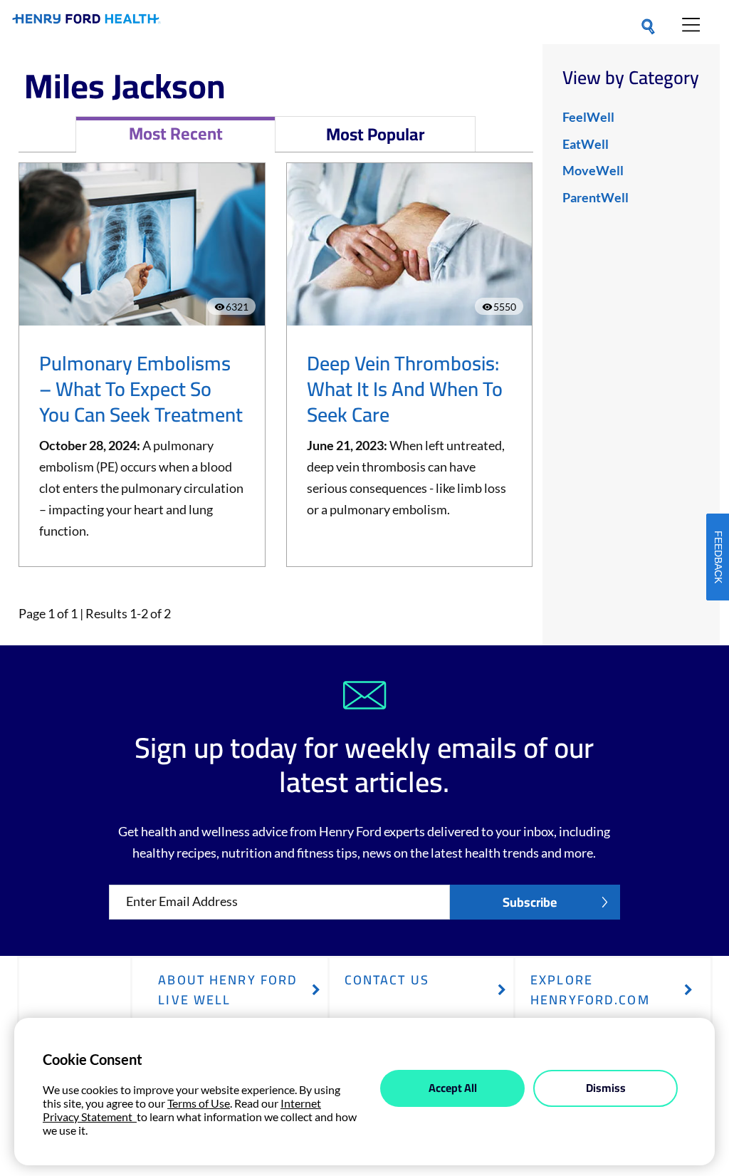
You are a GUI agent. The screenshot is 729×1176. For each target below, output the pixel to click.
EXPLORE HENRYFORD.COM (590, 989)
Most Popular (375, 134)
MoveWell (593, 170)
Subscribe (530, 902)
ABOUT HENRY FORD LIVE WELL (228, 989)
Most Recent (176, 134)
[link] (86, 22)
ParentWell (595, 197)
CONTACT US (387, 980)
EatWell (585, 144)
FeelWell (588, 117)
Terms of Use (198, 1103)
